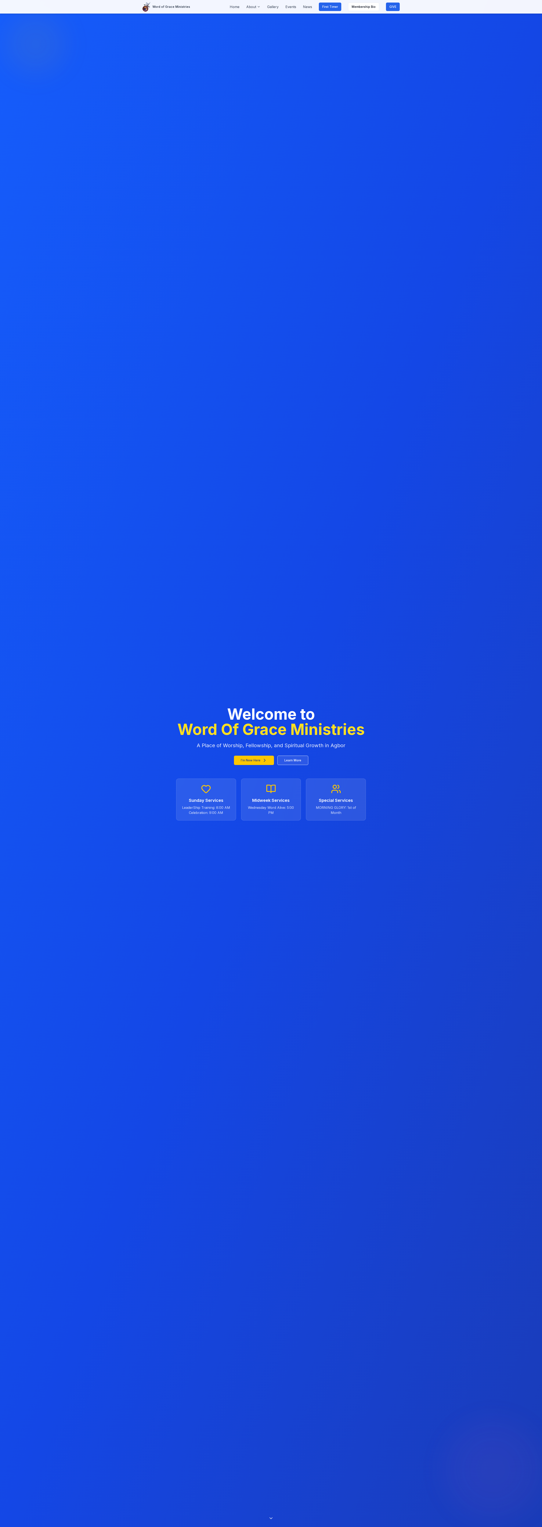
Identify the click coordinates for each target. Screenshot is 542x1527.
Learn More (292, 760)
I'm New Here (250, 760)
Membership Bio (364, 6)
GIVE (392, 6)
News (307, 7)
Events (290, 7)
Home (234, 7)
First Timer (330, 6)
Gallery (273, 7)
